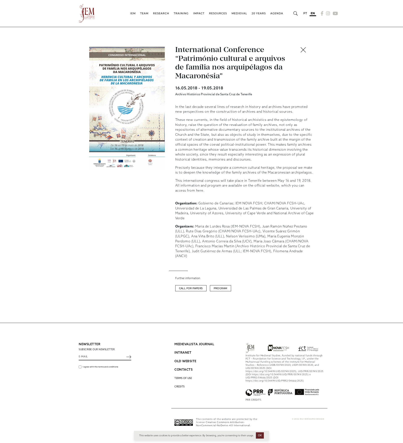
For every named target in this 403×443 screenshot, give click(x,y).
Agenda (276, 13)
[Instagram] (328, 13)
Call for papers (191, 288)
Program (220, 288)
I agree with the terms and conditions (100, 367)
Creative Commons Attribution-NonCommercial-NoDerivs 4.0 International (223, 424)
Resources (218, 13)
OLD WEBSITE (185, 361)
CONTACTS (183, 370)
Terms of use (183, 378)
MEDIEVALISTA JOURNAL (194, 344)
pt (305, 13)
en (313, 13)
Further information (187, 278)
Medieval (239, 13)
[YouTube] (334, 13)
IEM (133, 13)
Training (181, 13)
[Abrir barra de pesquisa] (295, 13)
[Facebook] (322, 13)
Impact (198, 13)
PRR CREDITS (253, 400)
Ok (260, 435)
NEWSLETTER (89, 344)
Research (161, 13)
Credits (179, 386)
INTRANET (182, 353)
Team (144, 13)
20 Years (259, 13)
